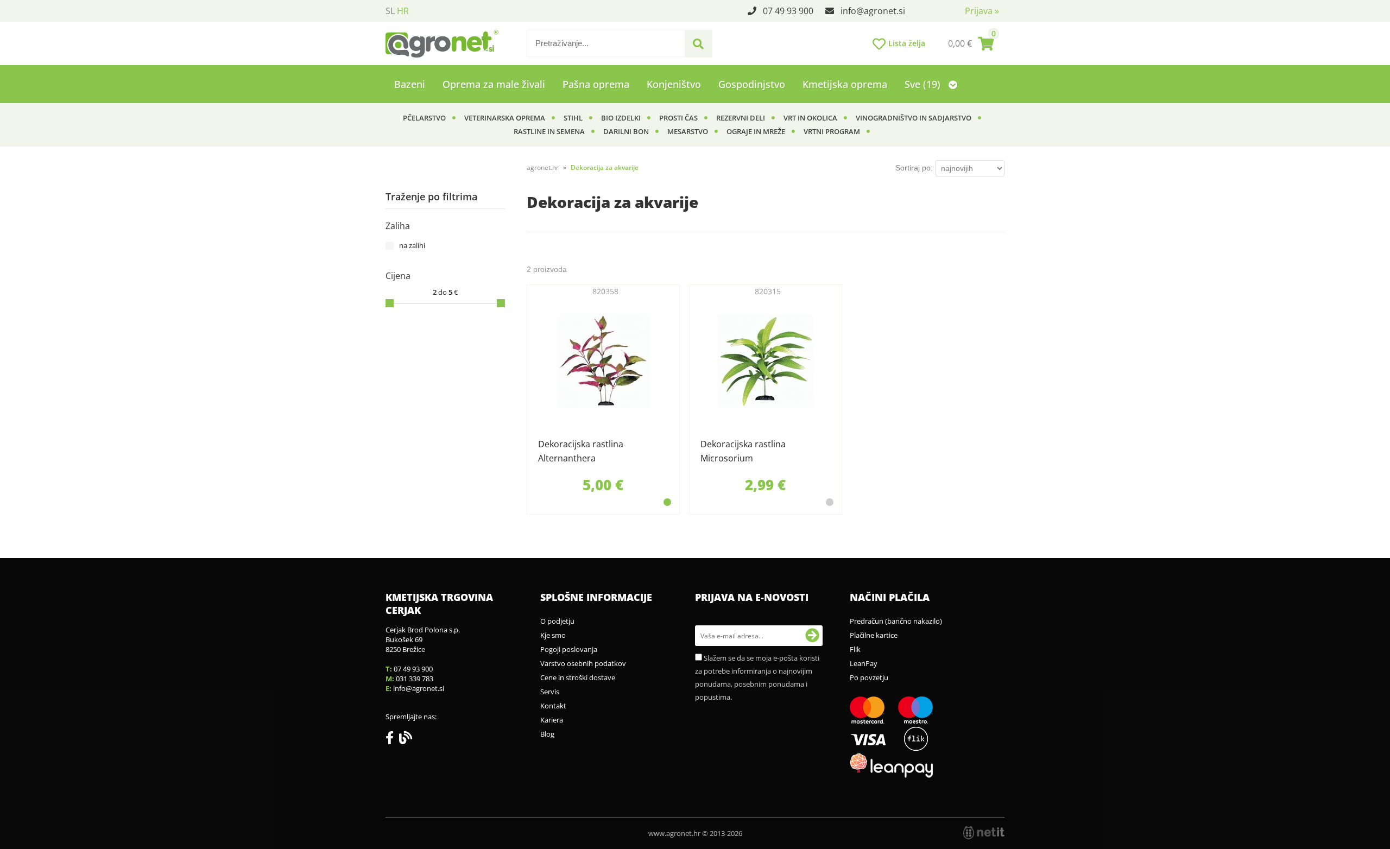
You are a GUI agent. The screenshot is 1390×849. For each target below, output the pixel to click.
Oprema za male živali (494, 84)
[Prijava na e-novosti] (812, 635)
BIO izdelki (621, 118)
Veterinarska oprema (504, 118)
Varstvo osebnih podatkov (583, 663)
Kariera (551, 720)
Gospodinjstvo (751, 84)
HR (403, 11)
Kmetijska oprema (845, 84)
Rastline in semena (549, 131)
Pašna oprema (596, 84)
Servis (549, 691)
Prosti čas (678, 118)
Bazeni (409, 84)
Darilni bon (626, 131)
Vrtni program (832, 131)
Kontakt (553, 706)
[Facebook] (392, 740)
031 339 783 (414, 678)
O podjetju (557, 621)
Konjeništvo (674, 84)
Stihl (573, 118)
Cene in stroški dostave (577, 677)
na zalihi (412, 245)
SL (390, 11)
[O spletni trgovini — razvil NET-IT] (983, 832)
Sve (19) (924, 84)
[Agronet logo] (442, 43)
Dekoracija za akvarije (605, 167)
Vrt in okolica (810, 118)
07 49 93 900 (788, 11)
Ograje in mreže (755, 131)
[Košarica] (971, 43)
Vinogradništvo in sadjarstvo (913, 118)
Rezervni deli (740, 118)
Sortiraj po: (914, 167)
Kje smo (553, 635)
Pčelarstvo (424, 118)
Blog (547, 734)
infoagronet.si (873, 11)
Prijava (982, 11)
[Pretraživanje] (698, 44)
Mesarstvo (687, 131)
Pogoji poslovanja (568, 649)
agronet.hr (543, 167)
